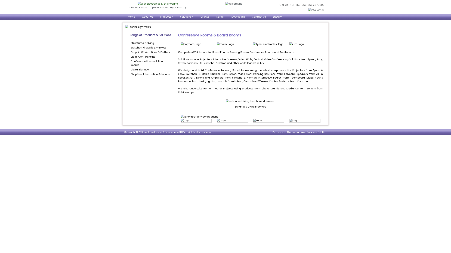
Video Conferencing (143, 57)
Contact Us (259, 16)
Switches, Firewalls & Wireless (148, 47)
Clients (204, 16)
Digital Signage (140, 69)
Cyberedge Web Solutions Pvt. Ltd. (306, 132)
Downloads (238, 16)
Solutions (185, 16)
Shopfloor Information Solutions (150, 74)
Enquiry (277, 16)
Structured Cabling (142, 43)
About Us (147, 16)
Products (165, 16)
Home (131, 16)
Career (220, 16)
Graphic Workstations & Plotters (150, 52)
